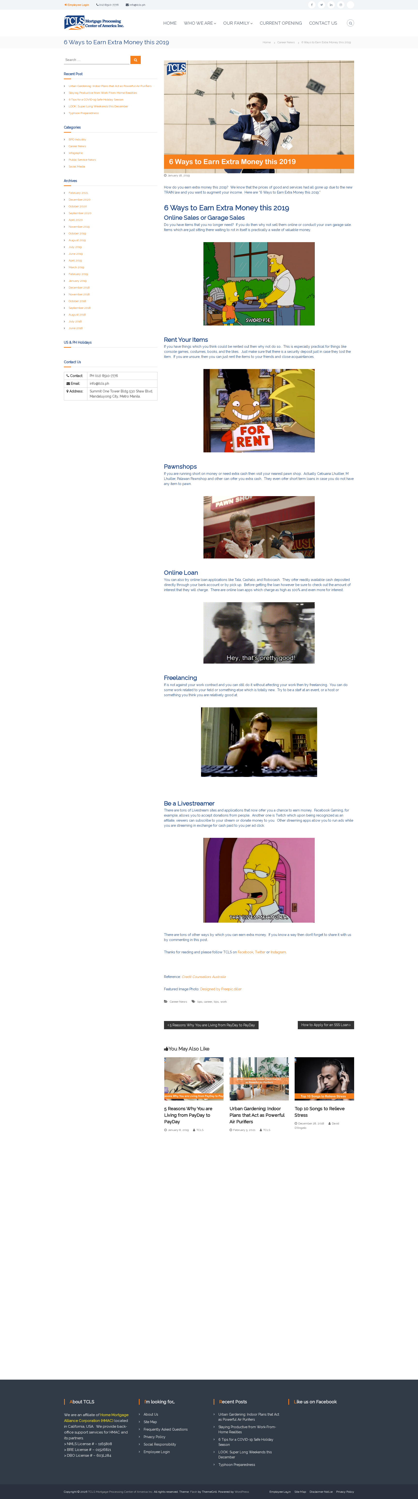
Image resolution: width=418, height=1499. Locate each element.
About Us (151, 1414)
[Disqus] (259, 1192)
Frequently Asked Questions (166, 1429)
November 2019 (79, 226)
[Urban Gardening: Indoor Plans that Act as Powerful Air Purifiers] (259, 1078)
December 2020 (79, 199)
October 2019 (77, 233)
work (223, 1001)
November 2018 (79, 294)
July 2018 (75, 321)
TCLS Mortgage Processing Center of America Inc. (120, 1491)
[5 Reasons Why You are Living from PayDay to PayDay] (194, 1078)
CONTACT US (323, 23)
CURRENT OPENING (281, 23)
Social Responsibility (160, 1444)
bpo (199, 1001)
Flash (193, 1491)
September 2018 (80, 308)
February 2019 (78, 274)
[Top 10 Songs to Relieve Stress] (324, 1078)
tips (216, 1001)
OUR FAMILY (236, 23)
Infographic (76, 153)
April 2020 (76, 220)
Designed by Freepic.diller (221, 989)
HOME (170, 23)
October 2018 (77, 301)
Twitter (260, 952)
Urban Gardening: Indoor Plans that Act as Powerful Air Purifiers (257, 1115)
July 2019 (75, 247)
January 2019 (77, 280)
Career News (286, 42)
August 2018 (77, 314)
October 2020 (78, 206)
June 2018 (76, 328)
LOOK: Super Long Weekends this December (98, 106)
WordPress (242, 1491)
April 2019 (75, 260)
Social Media (77, 166)
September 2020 (80, 213)
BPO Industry (77, 139)
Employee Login (78, 5)
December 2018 (79, 287)
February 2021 (78, 193)
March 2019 (76, 267)
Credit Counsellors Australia (204, 977)
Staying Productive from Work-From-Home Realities (103, 92)
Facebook (245, 952)
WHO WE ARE (198, 23)
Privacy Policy (154, 1437)
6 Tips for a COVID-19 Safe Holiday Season (96, 99)
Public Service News (82, 159)
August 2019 (77, 240)
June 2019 (75, 253)
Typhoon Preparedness (84, 113)
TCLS (199, 1130)
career (208, 1001)
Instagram (278, 952)
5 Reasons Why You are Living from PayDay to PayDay (188, 1115)
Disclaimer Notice (321, 1491)
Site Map (150, 1422)
